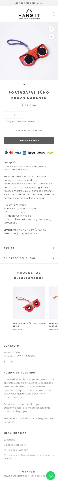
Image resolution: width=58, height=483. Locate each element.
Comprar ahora (29, 140)
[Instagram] (12, 361)
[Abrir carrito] (54, 14)
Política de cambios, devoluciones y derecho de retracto (29, 456)
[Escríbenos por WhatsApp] (50, 475)
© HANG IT (29, 471)
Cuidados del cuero (19, 258)
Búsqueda (9, 439)
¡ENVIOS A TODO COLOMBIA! (29, 3)
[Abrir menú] (4, 14)
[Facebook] (5, 361)
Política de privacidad (16, 449)
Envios (9, 248)
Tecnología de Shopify (41, 475)
